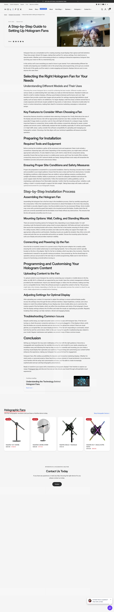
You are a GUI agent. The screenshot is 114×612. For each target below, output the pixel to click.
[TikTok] (105, 4)
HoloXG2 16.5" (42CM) (12, 445)
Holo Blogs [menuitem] (58, 9)
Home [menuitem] (30, 9)
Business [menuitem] (67, 9)
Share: (10, 41)
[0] (108, 9)
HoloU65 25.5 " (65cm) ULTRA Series (95, 445)
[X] (99, 4)
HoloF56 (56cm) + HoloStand (68, 445)
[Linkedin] (107, 4)
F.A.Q (27, 4)
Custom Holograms (14, 4)
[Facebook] (97, 4)
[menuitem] (6, 4)
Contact (57, 484)
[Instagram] (101, 4)
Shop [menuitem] (36, 9)
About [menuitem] (51, 9)
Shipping (6, 4)
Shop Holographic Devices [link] (101, 413)
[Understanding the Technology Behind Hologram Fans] (82, 383)
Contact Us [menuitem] (87, 9)
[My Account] (105, 9)
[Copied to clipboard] (23, 42)
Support (22, 4)
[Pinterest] (18, 42)
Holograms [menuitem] (77, 9)
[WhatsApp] (21, 42)
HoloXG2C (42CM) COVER (40, 445)
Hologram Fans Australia (14, 14)
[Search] (102, 9)
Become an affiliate (34, 4)
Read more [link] (29, 388)
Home (5, 14)
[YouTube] (103, 4)
